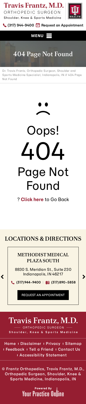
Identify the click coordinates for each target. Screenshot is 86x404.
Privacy (53, 343)
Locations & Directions (43, 238)
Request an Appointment (62, 25)
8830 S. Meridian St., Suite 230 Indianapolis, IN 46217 (43, 271)
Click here (32, 199)
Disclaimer (30, 343)
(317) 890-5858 (63, 282)
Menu (37, 35)
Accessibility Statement (43, 355)
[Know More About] (34, 11)
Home (10, 343)
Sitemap (73, 343)
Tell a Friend (41, 349)
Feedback (15, 349)
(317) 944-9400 (21, 25)
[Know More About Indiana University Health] (75, 11)
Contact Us (69, 349)
